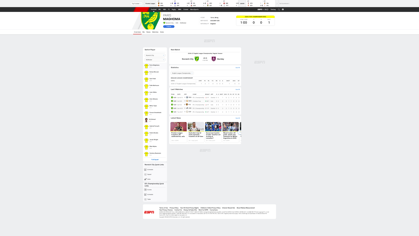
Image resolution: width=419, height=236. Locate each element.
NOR (174, 97)
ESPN (141, 9)
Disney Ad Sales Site (190, 210)
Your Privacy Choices (166, 210)
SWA (190, 108)
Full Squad (154, 159)
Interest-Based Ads (228, 208)
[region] (218, 82)
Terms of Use (163, 208)
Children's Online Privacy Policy (211, 208)
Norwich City (170, 23)
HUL (189, 104)
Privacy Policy (174, 208)
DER (190, 112)
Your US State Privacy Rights (189, 208)
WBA (190, 97)
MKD (190, 101)
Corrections (214, 210)
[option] (178, 132)
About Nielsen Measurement (246, 208)
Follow (169, 26)
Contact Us (178, 210)
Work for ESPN (203, 210)
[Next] (276, 3)
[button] (279, 9)
